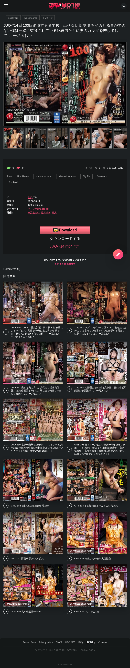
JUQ (30, 197)
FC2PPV (47, 17)
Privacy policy (46, 642)
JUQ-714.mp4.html (65, 246)
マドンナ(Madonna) (38, 208)
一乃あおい (34, 212)
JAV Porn (72, 650)
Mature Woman (44, 176)
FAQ (80, 642)
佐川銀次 (45, 212)
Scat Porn (13, 17)
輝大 (54, 212)
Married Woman (67, 176)
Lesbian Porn (87, 650)
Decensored (30, 17)
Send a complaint (65, 263)
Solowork (102, 176)
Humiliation (23, 176)
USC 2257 (70, 642)
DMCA (59, 642)
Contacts (102, 642)
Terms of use (29, 642)
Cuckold (13, 182)
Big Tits (86, 176)
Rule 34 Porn (57, 650)
